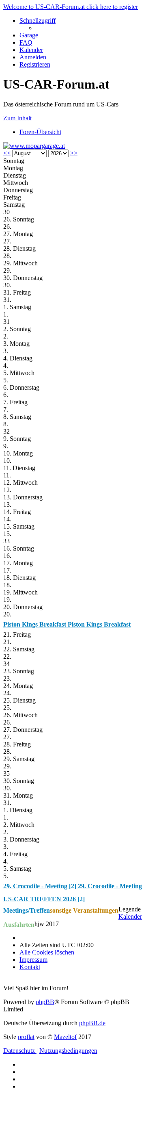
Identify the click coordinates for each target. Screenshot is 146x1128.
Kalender (130, 916)
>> (73, 153)
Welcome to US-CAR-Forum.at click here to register (70, 6)
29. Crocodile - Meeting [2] (40, 886)
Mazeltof (65, 1036)
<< (7, 153)
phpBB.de (92, 1023)
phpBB (45, 1001)
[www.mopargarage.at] (34, 145)
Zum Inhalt (17, 118)
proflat (26, 1036)
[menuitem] (28, 35)
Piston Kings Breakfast (35, 624)
